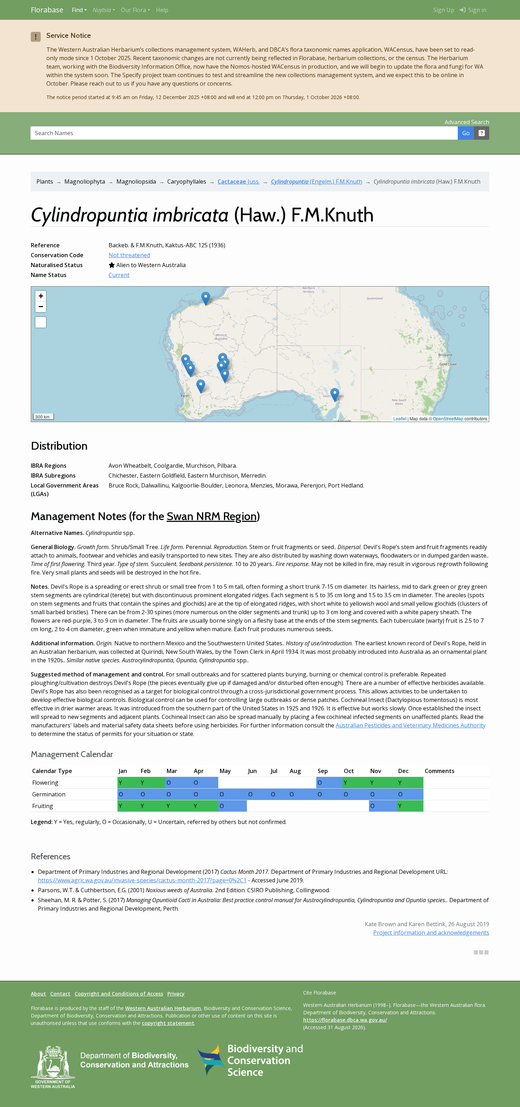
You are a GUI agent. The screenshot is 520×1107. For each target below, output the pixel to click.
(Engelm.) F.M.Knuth (316, 181)
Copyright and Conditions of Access (119, 993)
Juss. (239, 181)
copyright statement (168, 1023)
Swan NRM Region (211, 516)
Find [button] (77, 10)
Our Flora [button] (133, 10)
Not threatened (129, 255)
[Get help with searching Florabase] (482, 133)
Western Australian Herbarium (163, 1008)
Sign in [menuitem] (476, 10)
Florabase (47, 10)
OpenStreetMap (448, 418)
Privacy (176, 993)
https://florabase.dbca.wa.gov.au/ (345, 1019)
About (38, 993)
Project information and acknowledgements (431, 932)
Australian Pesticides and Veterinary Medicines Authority (411, 725)
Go (466, 133)
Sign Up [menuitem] (443, 10)
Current (119, 275)
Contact (60, 993)
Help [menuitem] (162, 10)
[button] (104, 10)
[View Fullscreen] (40, 322)
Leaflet (399, 418)
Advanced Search (467, 122)
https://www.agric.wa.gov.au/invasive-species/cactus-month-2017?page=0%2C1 (142, 880)
